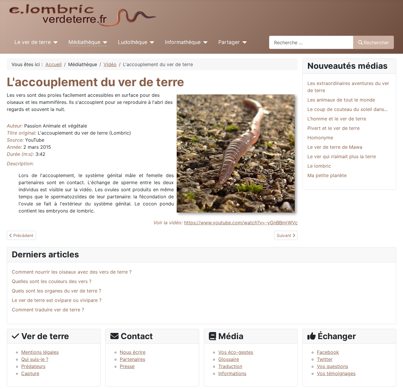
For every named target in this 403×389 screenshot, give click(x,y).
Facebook (328, 352)
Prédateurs (33, 366)
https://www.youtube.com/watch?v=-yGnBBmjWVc (241, 222)
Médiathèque (84, 42)
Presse (127, 366)
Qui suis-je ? (34, 359)
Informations (232, 373)
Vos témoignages (336, 373)
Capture (30, 373)
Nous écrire (132, 352)
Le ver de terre (32, 42)
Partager (229, 42)
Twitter (324, 359)
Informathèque (183, 42)
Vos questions (332, 366)
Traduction (230, 366)
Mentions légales (40, 352)
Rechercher (376, 42)
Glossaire (228, 359)
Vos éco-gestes (235, 352)
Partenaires (132, 359)
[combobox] (311, 42)
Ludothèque (132, 42)
